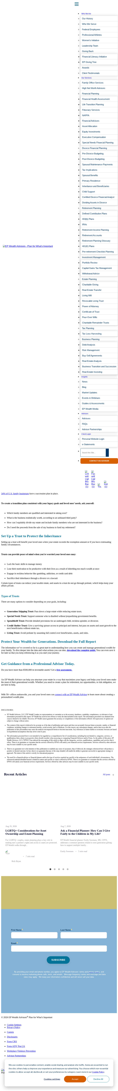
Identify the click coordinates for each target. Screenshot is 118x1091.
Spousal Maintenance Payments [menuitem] (97, 164)
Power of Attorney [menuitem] (90, 306)
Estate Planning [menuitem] (89, 279)
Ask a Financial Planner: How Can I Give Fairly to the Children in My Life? (85, 832)
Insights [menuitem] (84, 377)
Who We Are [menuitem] (86, 14)
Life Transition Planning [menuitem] (93, 104)
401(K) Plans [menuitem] (88, 246)
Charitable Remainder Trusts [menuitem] (95, 322)
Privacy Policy (13, 1027)
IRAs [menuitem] (84, 224)
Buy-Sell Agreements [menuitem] (92, 355)
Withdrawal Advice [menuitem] (90, 273)
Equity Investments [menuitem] (91, 131)
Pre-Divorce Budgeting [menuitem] (92, 153)
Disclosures (12, 1037)
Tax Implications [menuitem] (89, 170)
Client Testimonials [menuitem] (91, 73)
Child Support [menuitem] (88, 191)
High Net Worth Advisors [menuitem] (93, 88)
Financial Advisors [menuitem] (90, 121)
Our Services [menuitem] (86, 78)
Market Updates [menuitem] (89, 392)
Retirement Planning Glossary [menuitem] (96, 241)
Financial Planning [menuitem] (90, 93)
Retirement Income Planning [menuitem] (95, 230)
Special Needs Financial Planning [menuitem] (97, 142)
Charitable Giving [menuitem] (90, 284)
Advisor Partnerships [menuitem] (92, 429)
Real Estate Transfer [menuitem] (91, 290)
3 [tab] (59, 869)
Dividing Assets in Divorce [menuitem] (94, 202)
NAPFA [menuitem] (85, 115)
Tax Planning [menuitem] (88, 328)
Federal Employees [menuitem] (91, 29)
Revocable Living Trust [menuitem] (93, 301)
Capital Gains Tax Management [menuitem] (97, 268)
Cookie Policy (98, 1072)
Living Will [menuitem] (87, 295)
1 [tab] (50, 869)
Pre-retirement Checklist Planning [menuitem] (98, 251)
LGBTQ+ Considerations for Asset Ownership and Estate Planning (25, 832)
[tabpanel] (31, 824)
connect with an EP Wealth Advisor (71, 694)
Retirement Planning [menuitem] (91, 208)
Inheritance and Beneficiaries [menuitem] (95, 186)
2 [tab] (54, 869)
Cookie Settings (14, 1025)
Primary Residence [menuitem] (91, 181)
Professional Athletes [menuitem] (92, 35)
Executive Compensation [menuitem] (94, 137)
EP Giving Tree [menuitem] (89, 62)
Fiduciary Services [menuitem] (91, 110)
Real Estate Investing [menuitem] (92, 372)
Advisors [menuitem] (84, 414)
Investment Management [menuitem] (93, 257)
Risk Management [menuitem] (90, 350)
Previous (1, 823)
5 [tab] (67, 869)
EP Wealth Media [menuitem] (90, 409)
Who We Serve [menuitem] (89, 24)
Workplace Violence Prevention (21, 1051)
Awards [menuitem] (85, 67)
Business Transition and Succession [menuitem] (99, 366)
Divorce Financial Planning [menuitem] (94, 148)
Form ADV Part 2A (16, 1046)
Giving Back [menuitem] (88, 51)
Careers (10, 1032)
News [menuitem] (84, 381)
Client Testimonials (10, 1004)
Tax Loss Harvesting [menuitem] (91, 333)
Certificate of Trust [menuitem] (90, 312)
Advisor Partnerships (16, 1055)
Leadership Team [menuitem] (90, 46)
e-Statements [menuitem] (88, 444)
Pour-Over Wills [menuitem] (89, 317)
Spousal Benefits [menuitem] (90, 175)
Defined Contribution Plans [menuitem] (94, 213)
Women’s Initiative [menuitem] (90, 40)
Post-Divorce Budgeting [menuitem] (93, 159)
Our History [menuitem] (87, 18)
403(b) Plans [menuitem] (88, 219)
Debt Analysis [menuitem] (88, 344)
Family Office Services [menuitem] (92, 82)
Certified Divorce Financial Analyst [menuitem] (98, 197)
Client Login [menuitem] (86, 434)
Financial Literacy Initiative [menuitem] (94, 56)
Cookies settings (52, 1079)
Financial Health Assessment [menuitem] (96, 99)
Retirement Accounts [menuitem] (92, 235)
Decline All (98, 1079)
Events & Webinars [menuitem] (91, 398)
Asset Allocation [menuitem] (89, 126)
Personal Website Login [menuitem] (93, 439)
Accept (75, 1079)
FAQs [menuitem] (84, 424)
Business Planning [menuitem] (90, 339)
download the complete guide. (81, 650)
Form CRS (12, 1041)
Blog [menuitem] (84, 387)
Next (116, 823)
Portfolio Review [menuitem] (89, 262)
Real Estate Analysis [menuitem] (92, 361)
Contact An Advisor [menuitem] (99, 461)
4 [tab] (63, 869)
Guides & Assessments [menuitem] (93, 403)
